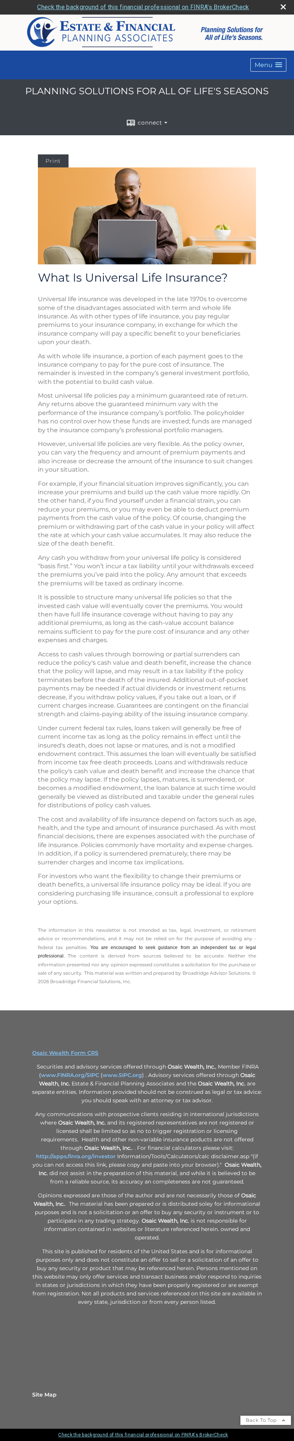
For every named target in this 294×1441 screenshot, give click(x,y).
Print (53, 160)
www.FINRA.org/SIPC (70, 1075)
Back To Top (262, 1420)
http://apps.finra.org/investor (76, 1156)
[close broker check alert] (283, 7)
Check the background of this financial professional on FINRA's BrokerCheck (143, 7)
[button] (268, 65)
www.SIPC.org (122, 1075)
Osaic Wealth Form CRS (65, 1052)
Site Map (44, 1394)
